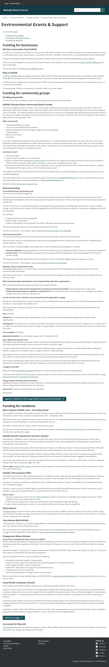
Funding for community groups (18, 38)
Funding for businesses (15, 35)
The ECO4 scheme (10, 511)
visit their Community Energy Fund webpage (54, 231)
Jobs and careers (43, 641)
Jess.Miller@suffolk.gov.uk (67, 178)
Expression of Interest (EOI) (34, 160)
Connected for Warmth (11, 627)
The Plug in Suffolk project (13, 76)
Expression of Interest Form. (27, 184)
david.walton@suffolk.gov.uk (52, 180)
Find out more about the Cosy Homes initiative (57, 532)
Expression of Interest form (75, 429)
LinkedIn (101, 653)
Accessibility (7, 641)
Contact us (41, 643)
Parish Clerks (7, 648)
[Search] (102, 10)
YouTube (102, 656)
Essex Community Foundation (23, 371)
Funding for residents (14, 40)
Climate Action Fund (13, 269)
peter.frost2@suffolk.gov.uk (91, 62)
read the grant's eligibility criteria (31, 69)
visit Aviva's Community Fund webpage (52, 263)
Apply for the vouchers (23, 466)
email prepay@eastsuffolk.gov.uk (65, 576)
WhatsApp (102, 647)
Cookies (5, 646)
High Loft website (42, 497)
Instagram (102, 650)
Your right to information (11, 643)
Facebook (102, 643)
